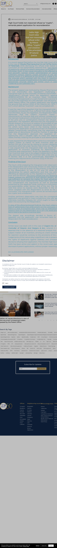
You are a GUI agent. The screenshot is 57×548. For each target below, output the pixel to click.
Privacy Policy (26, 546)
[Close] (55, 545)
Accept (50, 545)
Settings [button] (37, 545)
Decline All (44, 545)
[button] (9, 287)
